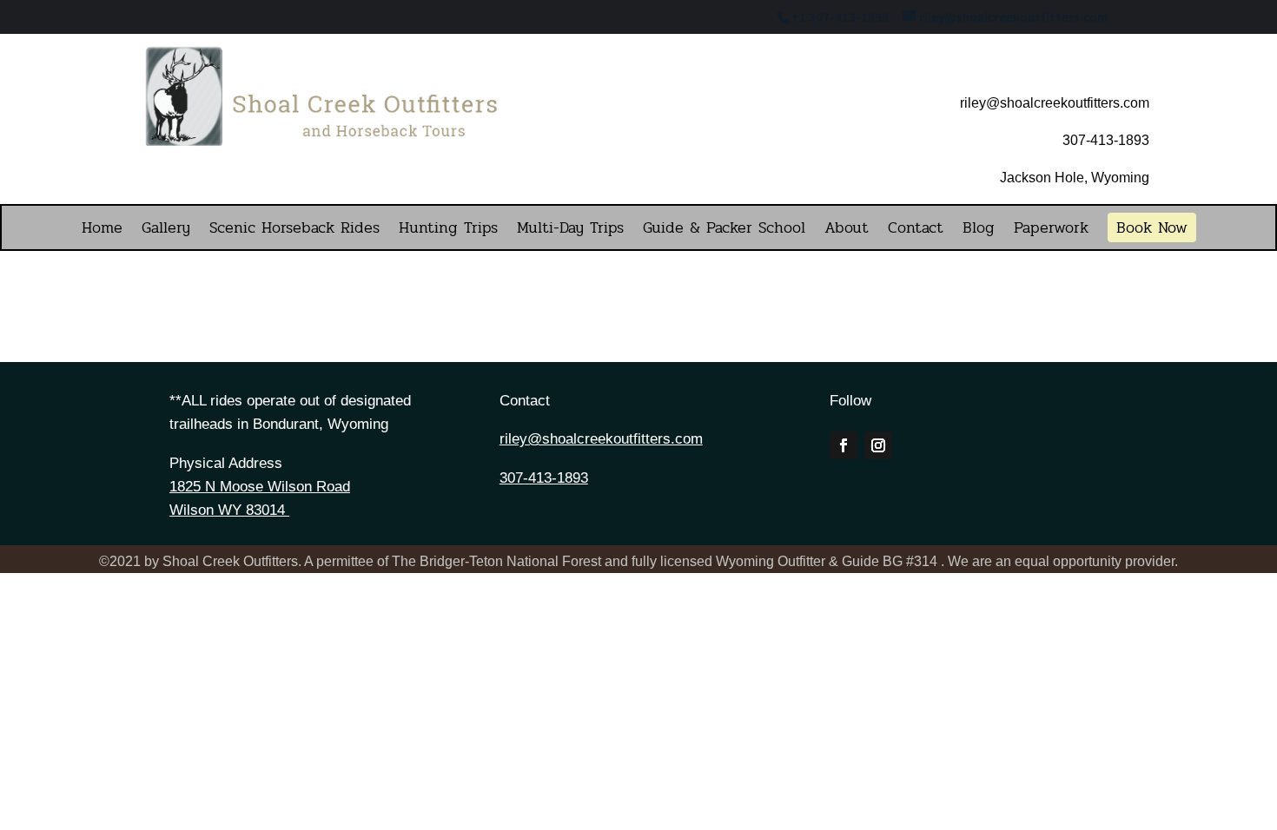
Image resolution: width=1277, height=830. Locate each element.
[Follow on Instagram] (878, 445)
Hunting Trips (448, 230)
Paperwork (1051, 230)
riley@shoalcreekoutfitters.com (601, 439)
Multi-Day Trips (570, 230)
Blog (979, 230)
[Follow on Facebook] (843, 445)
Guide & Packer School (724, 230)
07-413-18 (1102, 140)
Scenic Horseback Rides (294, 230)
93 (1141, 140)
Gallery (166, 230)
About (846, 230)
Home (102, 230)
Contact (915, 230)
